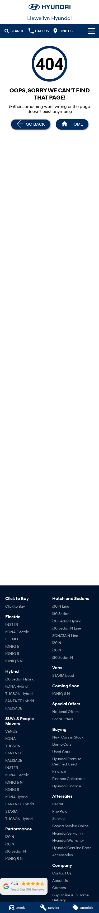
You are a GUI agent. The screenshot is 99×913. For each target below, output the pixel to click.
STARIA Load (63, 675)
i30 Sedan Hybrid (20, 679)
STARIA (11, 811)
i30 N (9, 844)
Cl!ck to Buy (15, 606)
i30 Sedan (60, 613)
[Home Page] (49, 7)
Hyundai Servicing (67, 833)
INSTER (11, 624)
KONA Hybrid (16, 686)
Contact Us (62, 873)
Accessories (62, 855)
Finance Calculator (68, 778)
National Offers (65, 711)
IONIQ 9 (12, 653)
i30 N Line (60, 606)
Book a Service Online (70, 826)
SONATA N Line (65, 635)
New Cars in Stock (67, 737)
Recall (57, 804)
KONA (10, 738)
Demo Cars (62, 744)
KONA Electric (17, 632)
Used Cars (61, 751)
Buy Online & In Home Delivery (70, 897)
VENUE (11, 731)
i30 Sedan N (15, 851)
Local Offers (62, 719)
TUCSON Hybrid (19, 693)
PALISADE (13, 708)
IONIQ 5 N (14, 661)
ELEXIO (11, 639)
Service (58, 818)
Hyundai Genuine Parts (71, 847)
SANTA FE (13, 753)
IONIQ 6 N (61, 693)
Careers (59, 887)
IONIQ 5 (12, 646)
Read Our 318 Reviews (28, 889)
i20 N (9, 836)
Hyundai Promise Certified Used (66, 761)
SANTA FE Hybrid (19, 700)
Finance (59, 771)
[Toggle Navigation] (91, 30)
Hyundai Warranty (68, 840)
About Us (60, 880)
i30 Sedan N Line (66, 628)
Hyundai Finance (66, 786)
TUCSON (13, 746)
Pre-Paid (60, 811)
